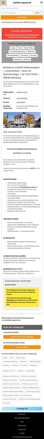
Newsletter (22, 414)
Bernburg (34, 55)
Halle (19, 48)
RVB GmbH (6, 403)
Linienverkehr (20, 102)
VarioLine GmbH (21, 92)
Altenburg (26, 59)
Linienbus (20, 371)
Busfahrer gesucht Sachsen (11, 384)
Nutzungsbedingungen (22, 418)
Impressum (22, 429)
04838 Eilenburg (21, 98)
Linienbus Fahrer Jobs (9, 399)
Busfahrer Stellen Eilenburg (11, 387)
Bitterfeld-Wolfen (13, 55)
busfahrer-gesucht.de (22, 2)
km (37, 13)
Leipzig (13, 48)
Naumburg (17, 59)
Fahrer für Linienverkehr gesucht (29, 399)
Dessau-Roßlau (28, 48)
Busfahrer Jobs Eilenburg (11, 376)
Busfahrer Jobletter (22, 347)
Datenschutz (22, 425)
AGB (22, 422)
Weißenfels (30, 51)
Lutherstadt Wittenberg (17, 51)
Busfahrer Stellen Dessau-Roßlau (13, 391)
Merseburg (24, 55)
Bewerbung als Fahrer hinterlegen (22, 337)
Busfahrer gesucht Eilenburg (28, 380)
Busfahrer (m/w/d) (9, 371)
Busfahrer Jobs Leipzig (10, 380)
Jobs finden (22, 17)
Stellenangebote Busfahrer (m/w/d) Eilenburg (17, 395)
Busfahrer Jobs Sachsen (28, 376)
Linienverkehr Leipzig (33, 391)
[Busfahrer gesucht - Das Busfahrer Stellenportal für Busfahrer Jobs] (3, 2)
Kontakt (22, 433)
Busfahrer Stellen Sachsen (31, 387)
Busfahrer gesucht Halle (30, 384)
